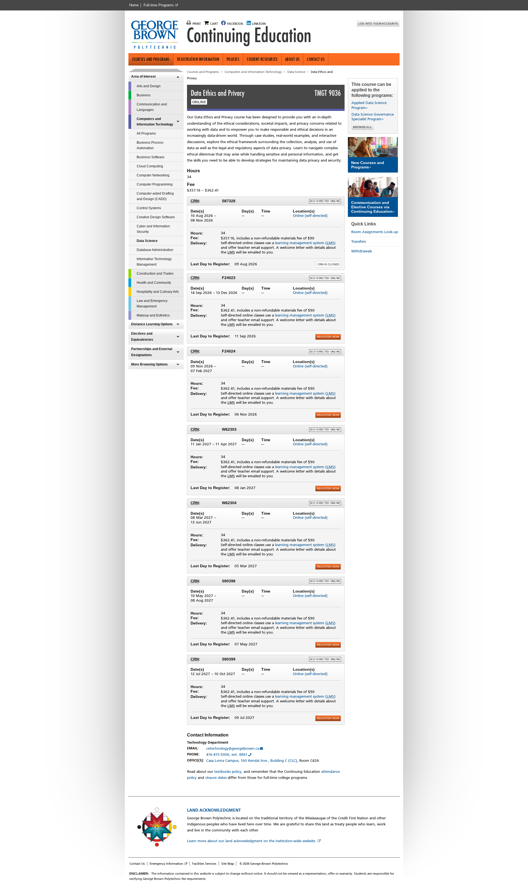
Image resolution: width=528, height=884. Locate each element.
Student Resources (262, 59)
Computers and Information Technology (155, 121)
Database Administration (155, 250)
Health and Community (154, 283)
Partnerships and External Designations (151, 352)
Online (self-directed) (310, 215)
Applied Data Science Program (369, 105)
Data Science (147, 241)
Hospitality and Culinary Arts (158, 292)
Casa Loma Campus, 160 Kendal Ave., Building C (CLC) (251, 760)
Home (134, 5)
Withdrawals (361, 251)
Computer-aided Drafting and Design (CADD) (155, 196)
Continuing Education (248, 35)
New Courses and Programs (367, 164)
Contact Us (315, 59)
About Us (292, 59)
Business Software (150, 157)
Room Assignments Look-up (374, 232)
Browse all (362, 127)
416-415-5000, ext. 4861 (227, 754)
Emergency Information (166, 864)
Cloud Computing (150, 166)
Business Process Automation (150, 145)
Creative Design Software (156, 217)
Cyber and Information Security (153, 229)
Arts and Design (149, 86)
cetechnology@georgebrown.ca (232, 748)
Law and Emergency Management (152, 303)
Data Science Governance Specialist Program (372, 117)
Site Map (227, 864)
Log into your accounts (378, 23)
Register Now (328, 336)
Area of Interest (143, 76)
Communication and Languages (152, 107)
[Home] (156, 35)
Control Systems (149, 208)
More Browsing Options (149, 364)
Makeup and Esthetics (153, 315)
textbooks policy (227, 771)
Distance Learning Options (152, 324)
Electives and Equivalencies (142, 337)
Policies (233, 59)
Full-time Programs (159, 5)
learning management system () (305, 243)
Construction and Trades (155, 273)
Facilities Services (204, 864)
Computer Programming (155, 184)
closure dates (216, 777)
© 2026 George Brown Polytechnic (264, 864)
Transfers (358, 241)
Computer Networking (153, 175)
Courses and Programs (151, 59)
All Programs (146, 133)
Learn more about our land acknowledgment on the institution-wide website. (251, 841)
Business (143, 95)
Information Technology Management (154, 261)
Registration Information (198, 59)
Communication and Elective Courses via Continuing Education (372, 207)
